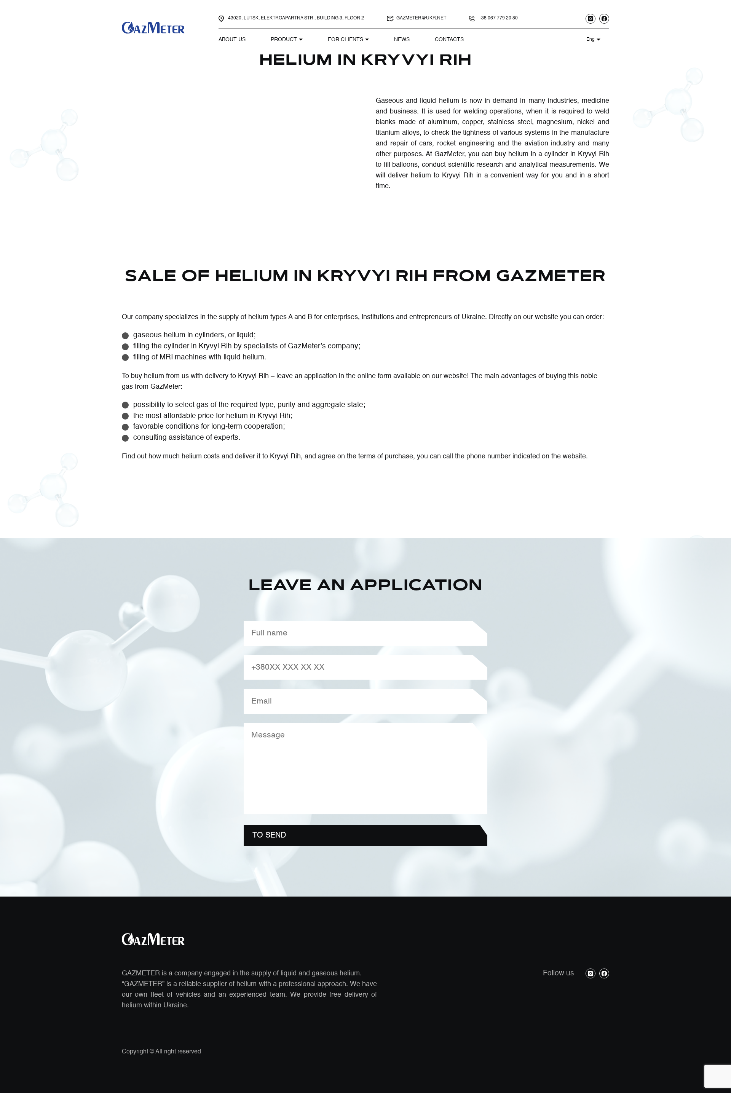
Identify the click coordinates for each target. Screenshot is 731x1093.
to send (269, 835)
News (402, 39)
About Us (232, 39)
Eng (590, 39)
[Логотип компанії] (154, 28)
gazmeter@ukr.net (421, 18)
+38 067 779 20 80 (498, 18)
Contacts (449, 39)
